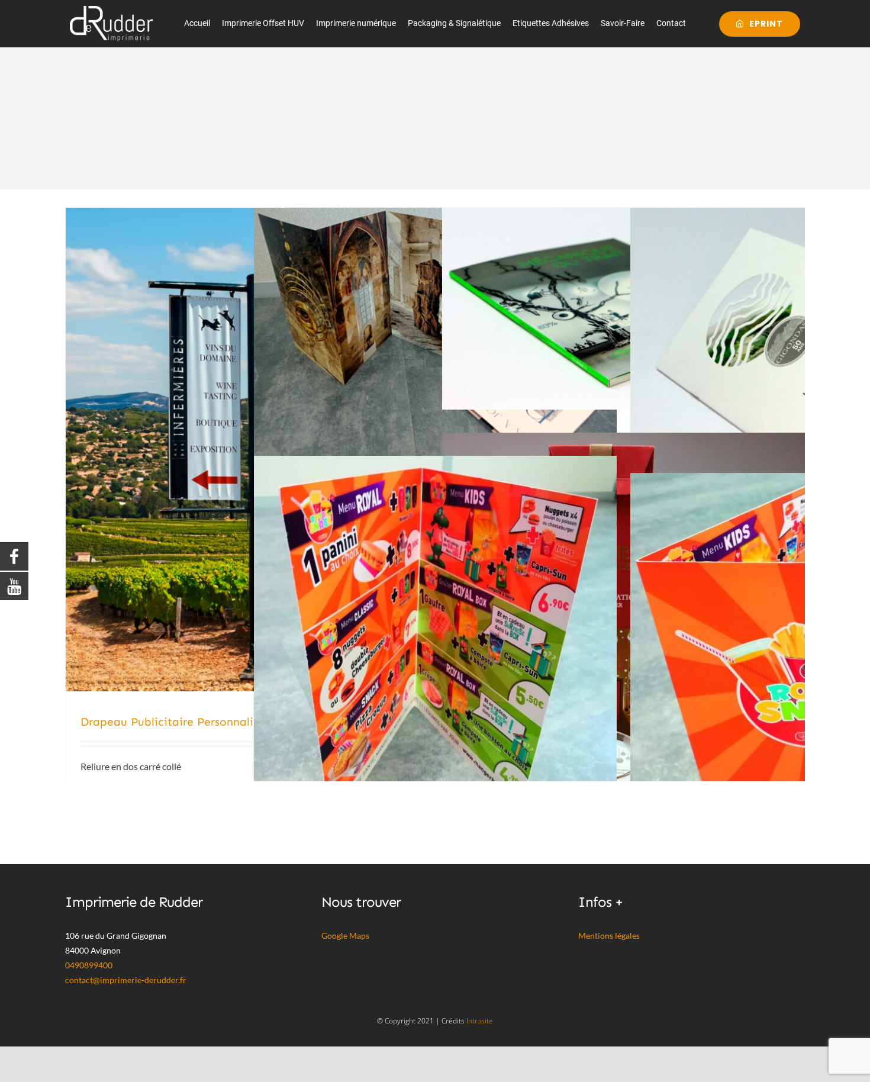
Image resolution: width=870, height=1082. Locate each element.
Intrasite (479, 1021)
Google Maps (345, 935)
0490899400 (88, 965)
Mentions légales (609, 935)
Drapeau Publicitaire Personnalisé (172, 722)
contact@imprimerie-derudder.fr (125, 980)
